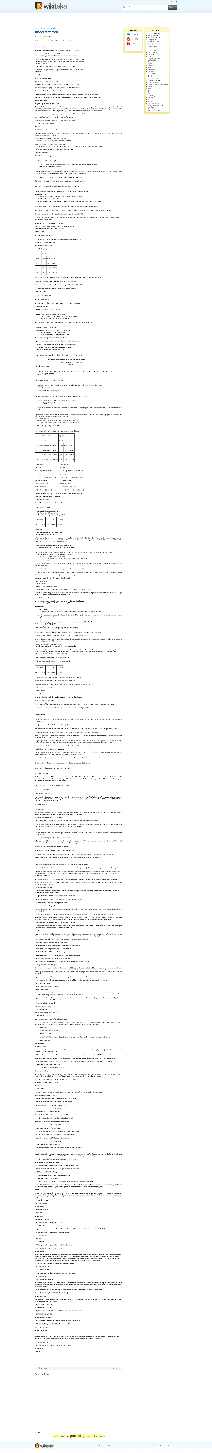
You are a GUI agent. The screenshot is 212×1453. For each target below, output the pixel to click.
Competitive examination (155, 45)
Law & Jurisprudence (154, 79)
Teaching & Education (154, 81)
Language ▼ (173, 1)
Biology (150, 62)
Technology (151, 96)
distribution (65, 1436)
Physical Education (153, 103)
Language (151, 54)
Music (150, 99)
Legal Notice (168, 1446)
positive (94, 1436)
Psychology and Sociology (156, 109)
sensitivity (56, 1436)
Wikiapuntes (102, 1446)
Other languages (153, 94)
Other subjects (152, 52)
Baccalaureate (152, 39)
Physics (150, 64)
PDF (134, 43)
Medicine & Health (153, 83)
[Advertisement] (106, 19)
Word (135, 34)
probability (77, 1436)
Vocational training (153, 41)
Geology (150, 98)
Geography (151, 69)
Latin (149, 90)
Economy (151, 75)
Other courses (152, 47)
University (151, 43)
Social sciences (152, 77)
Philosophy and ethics (154, 58)
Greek (150, 92)
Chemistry (151, 66)
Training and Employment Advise (158, 84)
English (150, 67)
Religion (150, 101)
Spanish (150, 88)
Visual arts (151, 107)
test (88, 1436)
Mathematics (51, 28)
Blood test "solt (46, 32)
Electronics (151, 73)
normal (102, 1436)
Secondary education (154, 37)
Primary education (153, 35)
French (150, 86)
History (150, 56)
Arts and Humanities (154, 111)
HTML (135, 39)
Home (37, 28)
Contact (175, 1446)
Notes (43, 28)
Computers (151, 71)
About (161, 1446)
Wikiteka (155, 1446)
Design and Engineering (155, 105)
